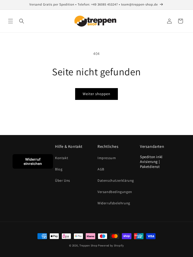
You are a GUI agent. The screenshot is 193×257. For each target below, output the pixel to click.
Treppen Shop (88, 245)
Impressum (107, 158)
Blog (58, 169)
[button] (10, 21)
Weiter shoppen (96, 93)
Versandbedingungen (115, 191)
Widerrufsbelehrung (114, 203)
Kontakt (61, 158)
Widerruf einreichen (33, 161)
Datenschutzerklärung (116, 180)
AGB (101, 169)
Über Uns (62, 180)
